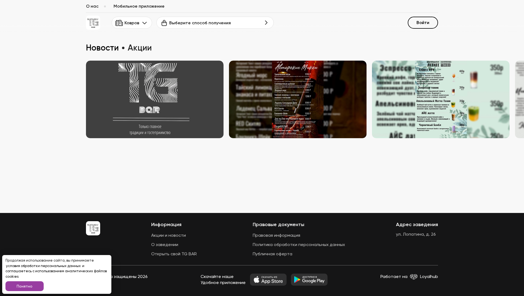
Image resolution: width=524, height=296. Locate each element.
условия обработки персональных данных (44, 266)
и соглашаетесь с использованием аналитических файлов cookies (56, 271)
